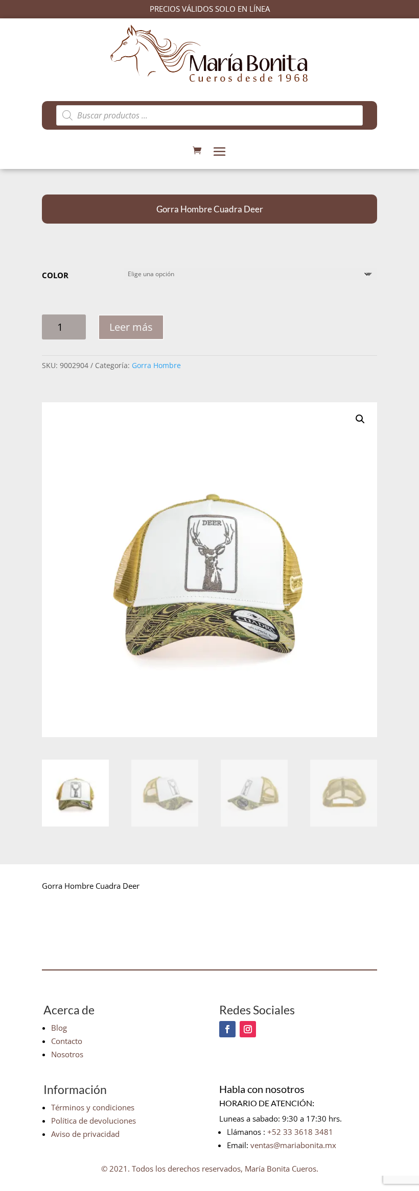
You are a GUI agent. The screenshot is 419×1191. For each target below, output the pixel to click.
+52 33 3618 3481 (300, 1132)
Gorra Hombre (156, 365)
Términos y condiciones (92, 1107)
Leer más (131, 327)
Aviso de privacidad (85, 1134)
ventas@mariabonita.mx (293, 1145)
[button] (360, 419)
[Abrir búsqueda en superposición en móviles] (209, 115)
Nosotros (67, 1054)
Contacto (66, 1041)
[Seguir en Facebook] (227, 1029)
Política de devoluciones (93, 1120)
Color (55, 275)
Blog (59, 1028)
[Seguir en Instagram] (248, 1029)
